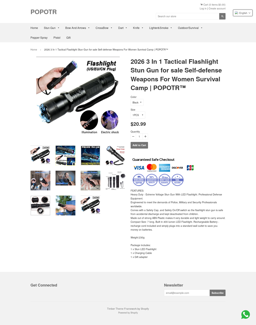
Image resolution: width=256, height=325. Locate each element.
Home (34, 28)
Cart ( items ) (214, 4)
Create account (217, 8)
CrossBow (102, 28)
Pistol (56, 38)
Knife (136, 28)
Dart (121, 28)
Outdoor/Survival (188, 28)
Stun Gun (50, 28)
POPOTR (43, 11)
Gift (68, 38)
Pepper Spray (39, 38)
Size (133, 109)
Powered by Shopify (128, 312)
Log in (203, 8)
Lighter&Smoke (159, 28)
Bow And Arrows (76, 28)
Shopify (145, 308)
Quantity (135, 131)
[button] (242, 13)
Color (134, 97)
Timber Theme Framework (122, 308)
